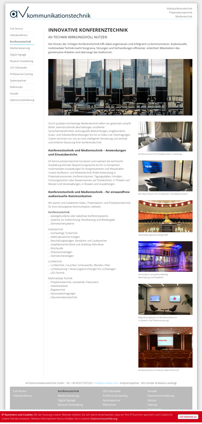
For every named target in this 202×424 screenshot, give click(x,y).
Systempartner (18, 80)
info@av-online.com (106, 383)
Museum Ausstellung (21, 61)
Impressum (154, 409)
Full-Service (16, 28)
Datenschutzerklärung (22, 100)
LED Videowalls (18, 67)
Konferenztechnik (20, 41)
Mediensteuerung (20, 48)
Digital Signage (18, 54)
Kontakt (14, 93)
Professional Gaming (21, 74)
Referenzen (16, 87)
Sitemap (152, 404)
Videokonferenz (19, 35)
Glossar (152, 400)
